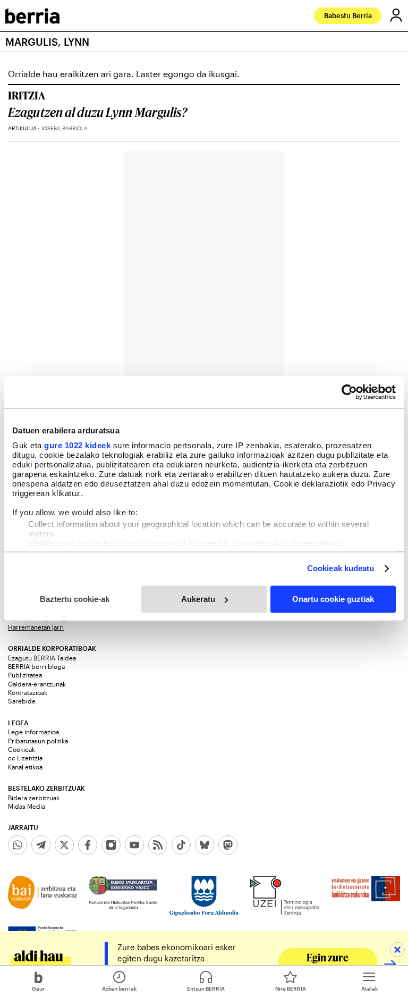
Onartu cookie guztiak (333, 599)
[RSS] (158, 845)
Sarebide (22, 701)
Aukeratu (198, 599)
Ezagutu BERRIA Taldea (42, 657)
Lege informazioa (33, 731)
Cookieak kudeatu (341, 568)
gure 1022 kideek (77, 445)
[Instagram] (111, 845)
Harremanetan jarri (36, 627)
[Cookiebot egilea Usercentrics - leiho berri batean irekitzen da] (349, 392)
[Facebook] (88, 845)
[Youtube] (134, 845)
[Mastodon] (228, 845)
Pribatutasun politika (38, 740)
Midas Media (26, 806)
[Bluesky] (205, 845)
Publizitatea (25, 674)
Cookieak (21, 749)
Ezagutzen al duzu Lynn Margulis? (97, 112)
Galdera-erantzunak (37, 684)
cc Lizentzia (25, 757)
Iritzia (26, 95)
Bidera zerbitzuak (34, 797)
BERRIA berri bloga (36, 666)
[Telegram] (41, 845)
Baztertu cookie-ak (74, 599)
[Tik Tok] (181, 845)
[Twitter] (64, 845)
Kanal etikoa (25, 766)
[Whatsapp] (17, 845)
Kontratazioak (27, 692)
